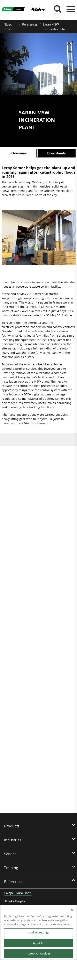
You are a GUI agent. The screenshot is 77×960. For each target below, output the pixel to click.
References (30, 24)
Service (10, 853)
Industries (12, 839)
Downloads (56, 153)
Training (11, 867)
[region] (38, 932)
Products (12, 826)
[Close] (72, 910)
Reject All (38, 943)
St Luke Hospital (15, 901)
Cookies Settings (38, 932)
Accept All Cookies (38, 953)
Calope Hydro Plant (17, 893)
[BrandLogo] (13, 9)
